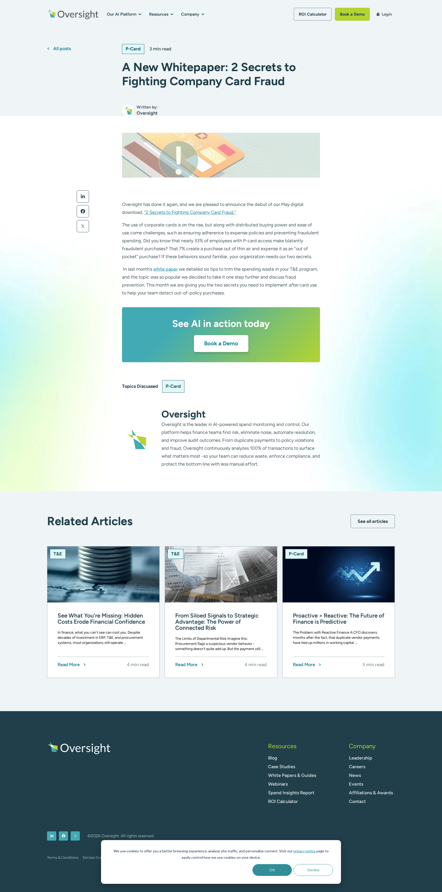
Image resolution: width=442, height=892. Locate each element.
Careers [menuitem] (357, 766)
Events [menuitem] (356, 784)
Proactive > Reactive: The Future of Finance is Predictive (338, 619)
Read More (69, 664)
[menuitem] (51, 836)
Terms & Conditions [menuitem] (63, 857)
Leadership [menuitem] (360, 758)
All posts (62, 48)
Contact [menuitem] (357, 801)
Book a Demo (352, 14)
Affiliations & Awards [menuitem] (371, 793)
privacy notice (304, 851)
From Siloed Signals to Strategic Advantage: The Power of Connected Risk (217, 622)
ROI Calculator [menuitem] (283, 801)
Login (384, 14)
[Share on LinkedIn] (83, 196)
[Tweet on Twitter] (83, 226)
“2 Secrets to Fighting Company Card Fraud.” (190, 212)
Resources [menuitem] (282, 746)
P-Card (133, 49)
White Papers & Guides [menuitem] (292, 775)
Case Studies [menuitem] (281, 766)
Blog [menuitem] (272, 758)
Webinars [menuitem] (278, 784)
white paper (165, 269)
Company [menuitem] (362, 746)
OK (272, 870)
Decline (313, 870)
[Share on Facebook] (83, 211)
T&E (57, 554)
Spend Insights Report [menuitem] (291, 793)
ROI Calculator (313, 14)
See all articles (373, 521)
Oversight (183, 414)
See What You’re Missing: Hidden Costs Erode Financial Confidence (101, 619)
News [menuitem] (355, 775)
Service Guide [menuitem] (94, 857)
